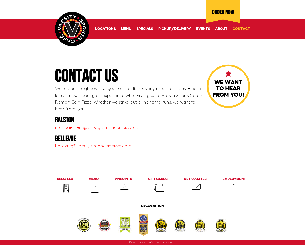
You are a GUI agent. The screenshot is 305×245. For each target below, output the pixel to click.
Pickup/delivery (174, 29)
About (221, 29)
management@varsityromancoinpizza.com (98, 127)
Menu (126, 29)
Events (203, 29)
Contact (241, 29)
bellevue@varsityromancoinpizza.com (93, 145)
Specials (145, 29)
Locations (105, 29)
